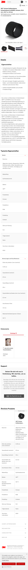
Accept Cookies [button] (21, 563)
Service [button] (4, 537)
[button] (7, 567)
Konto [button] (23, 5)
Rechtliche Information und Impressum (15, 545)
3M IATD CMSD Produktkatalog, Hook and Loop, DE (8, 349)
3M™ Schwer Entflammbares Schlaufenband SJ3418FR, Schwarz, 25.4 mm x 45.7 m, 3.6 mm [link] (21, 422)
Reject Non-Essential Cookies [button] (8, 563)
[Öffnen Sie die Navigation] (26, 2)
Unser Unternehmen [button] (9, 524)
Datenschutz (10, 546)
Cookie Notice (5, 560)
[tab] (13, 333)
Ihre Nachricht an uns (15, 396)
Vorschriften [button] (6, 533)
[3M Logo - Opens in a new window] (3, 2)
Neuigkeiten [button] (6, 528)
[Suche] (22, 2)
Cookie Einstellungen (18, 546)
